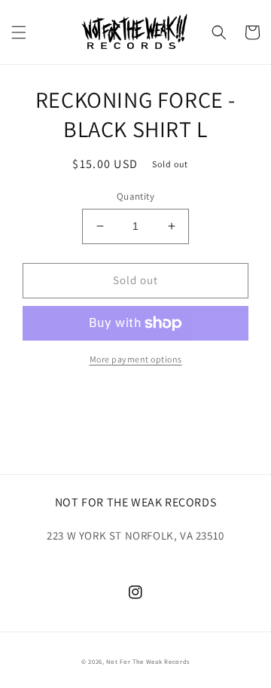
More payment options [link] (136, 359)
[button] (18, 32)
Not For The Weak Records (148, 661)
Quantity (135, 196)
